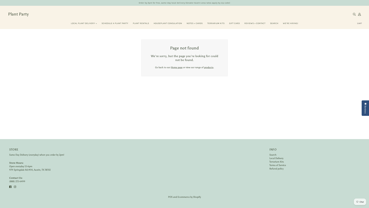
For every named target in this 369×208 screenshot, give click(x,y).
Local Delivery (276, 158)
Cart (359, 23)
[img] (354, 14)
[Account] (359, 14)
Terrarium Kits (276, 161)
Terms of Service (277, 165)
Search (272, 154)
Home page (176, 67)
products (208, 67)
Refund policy (276, 168)
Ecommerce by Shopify (189, 197)
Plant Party (18, 14)
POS (170, 197)
